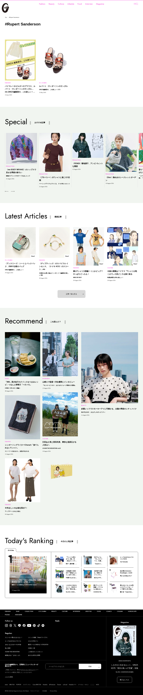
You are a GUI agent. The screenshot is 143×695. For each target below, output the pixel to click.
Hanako (45, 685)
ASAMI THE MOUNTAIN (12, 652)
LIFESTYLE (88, 611)
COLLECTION (29, 611)
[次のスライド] (10, 191)
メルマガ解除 (9, 676)
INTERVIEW (76, 611)
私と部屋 (7, 648)
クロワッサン (27, 685)
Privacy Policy (53, 691)
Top (6, 17)
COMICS (109, 611)
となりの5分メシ (33, 641)
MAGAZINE (18, 615)
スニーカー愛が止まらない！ (13, 637)
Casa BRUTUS (37, 685)
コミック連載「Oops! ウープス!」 (38, 637)
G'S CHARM (42, 611)
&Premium (52, 685)
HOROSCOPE (132, 611)
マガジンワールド (34, 691)
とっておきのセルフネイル (13, 641)
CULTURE (65, 611)
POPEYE (18, 685)
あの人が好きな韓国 (34, 655)
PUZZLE (7, 615)
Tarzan (59, 685)
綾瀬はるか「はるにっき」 (13, 655)
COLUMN (120, 611)
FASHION (8, 611)
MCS (97, 685)
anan (6, 685)
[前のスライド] (6, 191)
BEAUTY (54, 611)
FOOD (99, 611)
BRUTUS (12, 685)
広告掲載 (44, 691)
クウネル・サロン (83, 685)
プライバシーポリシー (27, 670)
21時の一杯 (31, 648)
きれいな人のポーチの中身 (13, 644)
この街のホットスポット (35, 652)
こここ (92, 685)
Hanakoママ (72, 685)
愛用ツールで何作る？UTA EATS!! (38, 644)
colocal (65, 685)
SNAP (17, 611)
